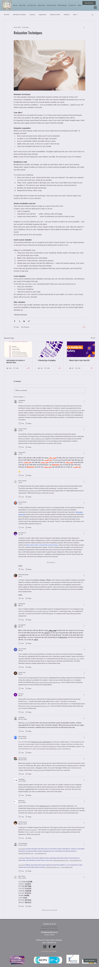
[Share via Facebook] (15, 321)
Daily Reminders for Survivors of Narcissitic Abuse (15, 361)
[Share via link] (29, 321)
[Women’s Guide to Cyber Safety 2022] (81, 349)
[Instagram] (45, 947)
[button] (95, 7)
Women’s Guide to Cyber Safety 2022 (79, 360)
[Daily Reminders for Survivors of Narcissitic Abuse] (18, 349)
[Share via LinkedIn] (24, 321)
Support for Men (55, 14)
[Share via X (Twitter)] (19, 321)
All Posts (6, 14)
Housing (32, 14)
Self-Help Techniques (19, 14)
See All (93, 338)
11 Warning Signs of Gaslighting (46, 360)
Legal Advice (42, 14)
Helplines (66, 14)
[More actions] (84, 27)
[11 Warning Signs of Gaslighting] (50, 349)
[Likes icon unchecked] (19, 423)
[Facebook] (49, 947)
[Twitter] (54, 947)
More (74, 14)
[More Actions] (84, 401)
